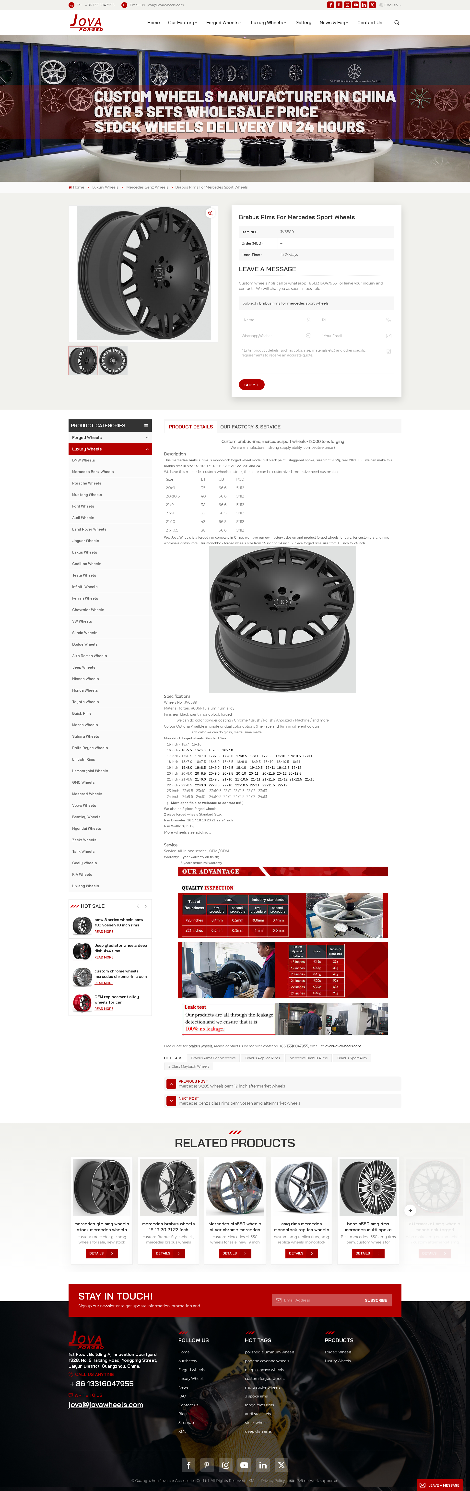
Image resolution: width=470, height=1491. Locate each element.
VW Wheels (82, 621)
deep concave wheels (264, 1369)
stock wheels (256, 1422)
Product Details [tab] (191, 427)
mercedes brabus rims (309, 1058)
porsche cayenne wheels (267, 1361)
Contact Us (188, 1405)
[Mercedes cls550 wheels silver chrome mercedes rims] (235, 1187)
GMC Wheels (83, 782)
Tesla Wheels (84, 575)
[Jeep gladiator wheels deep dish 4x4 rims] (82, 925)
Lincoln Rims (83, 759)
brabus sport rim (352, 1058)
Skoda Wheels (84, 632)
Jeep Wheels (83, 667)
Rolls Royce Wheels (90, 748)
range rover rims (259, 1405)
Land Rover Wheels (89, 529)
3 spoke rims (256, 1396)
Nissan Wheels (85, 678)
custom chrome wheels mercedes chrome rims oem (120, 948)
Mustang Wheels (87, 494)
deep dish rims (258, 1431)
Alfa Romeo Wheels (89, 655)
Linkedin (263, 1465)
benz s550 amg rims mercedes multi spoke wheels (368, 1227)
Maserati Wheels (87, 794)
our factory (187, 1361)
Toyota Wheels (85, 701)
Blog (182, 1413)
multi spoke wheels (262, 1387)
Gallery (303, 22)
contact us (369, 22)
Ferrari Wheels (85, 598)
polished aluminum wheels (269, 1352)
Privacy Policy (273, 1480)
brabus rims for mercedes (213, 1058)
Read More (103, 932)
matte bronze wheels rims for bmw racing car (119, 999)
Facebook (188, 1465)
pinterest (207, 1465)
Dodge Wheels (85, 644)
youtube (244, 1465)
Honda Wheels (85, 690)
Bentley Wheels (86, 817)
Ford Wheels (83, 506)
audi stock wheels (261, 1413)
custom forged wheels (265, 1378)
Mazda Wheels (85, 724)
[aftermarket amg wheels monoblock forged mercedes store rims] (434, 1187)
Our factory (181, 22)
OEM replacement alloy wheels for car (116, 974)
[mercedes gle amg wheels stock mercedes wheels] (101, 1187)
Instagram (226, 1465)
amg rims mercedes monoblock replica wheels (301, 1226)
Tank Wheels (83, 851)
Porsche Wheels (86, 483)
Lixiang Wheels (85, 886)
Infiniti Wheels (85, 586)
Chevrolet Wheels (88, 609)
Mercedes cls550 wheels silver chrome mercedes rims (235, 1227)
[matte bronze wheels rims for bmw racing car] (82, 1003)
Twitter (281, 1465)
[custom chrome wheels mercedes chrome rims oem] (82, 951)
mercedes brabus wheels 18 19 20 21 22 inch (168, 1226)
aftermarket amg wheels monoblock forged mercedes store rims (434, 1227)
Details (96, 1253)
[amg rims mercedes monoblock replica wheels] (301, 1187)
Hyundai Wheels (86, 828)
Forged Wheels (222, 22)
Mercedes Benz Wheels (147, 187)
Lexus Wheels (84, 552)
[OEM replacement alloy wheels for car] (82, 977)
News (183, 1387)
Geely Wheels (84, 863)
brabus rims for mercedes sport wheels (294, 303)
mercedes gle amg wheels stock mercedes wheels (101, 1226)
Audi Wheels (83, 517)
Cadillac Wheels (86, 563)
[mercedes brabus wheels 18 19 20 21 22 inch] (168, 1187)
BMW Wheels (83, 460)
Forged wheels (191, 1369)
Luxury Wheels (267, 22)
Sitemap (186, 1422)
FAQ (182, 1396)
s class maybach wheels (188, 1066)
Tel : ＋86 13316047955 (96, 5)
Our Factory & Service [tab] (250, 427)
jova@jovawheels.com (106, 1404)
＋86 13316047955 (101, 1383)
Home (153, 22)
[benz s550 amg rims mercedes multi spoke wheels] (368, 1187)
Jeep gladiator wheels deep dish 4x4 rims (120, 922)
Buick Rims (82, 713)
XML (182, 1431)
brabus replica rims (262, 1058)
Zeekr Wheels (84, 840)
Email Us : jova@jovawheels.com (157, 5)
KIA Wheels (82, 874)
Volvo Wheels (84, 805)
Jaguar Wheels (85, 540)
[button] (145, 906)
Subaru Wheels (85, 736)
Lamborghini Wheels (90, 771)
